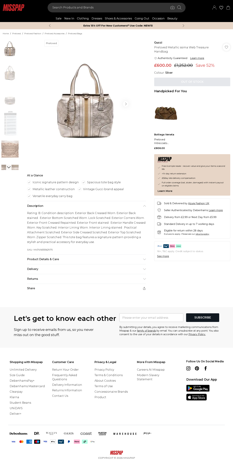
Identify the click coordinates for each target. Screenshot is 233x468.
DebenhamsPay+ (22, 380)
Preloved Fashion (32, 33)
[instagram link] (188, 368)
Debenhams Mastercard (27, 386)
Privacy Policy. (197, 334)
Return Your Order (65, 369)
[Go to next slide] (125, 104)
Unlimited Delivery (23, 369)
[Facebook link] (206, 368)
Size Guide (17, 375)
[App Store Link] (198, 393)
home (6, 33)
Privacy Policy (104, 369)
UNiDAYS (16, 408)
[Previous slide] (50, 25)
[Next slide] (183, 25)
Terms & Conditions (109, 375)
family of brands (146, 330)
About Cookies (105, 380)
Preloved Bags (75, 33)
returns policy (202, 234)
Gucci (158, 42)
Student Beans (20, 402)
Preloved (16, 33)
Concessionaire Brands (111, 391)
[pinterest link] (197, 368)
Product (100, 397)
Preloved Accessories (55, 33)
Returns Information (67, 390)
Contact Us (60, 395)
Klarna (14, 397)
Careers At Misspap (151, 369)
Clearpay (16, 391)
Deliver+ (15, 413)
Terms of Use (104, 386)
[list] (86, 104)
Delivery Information (67, 384)
